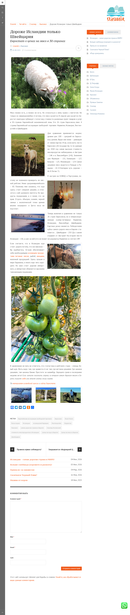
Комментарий (15, 499)
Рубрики (92, 66)
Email (12, 547)
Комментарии (113, 32)
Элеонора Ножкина (97, 114)
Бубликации (94, 76)
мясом (26, 256)
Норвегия (67, 423)
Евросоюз (58, 419)
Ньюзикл (24, 46)
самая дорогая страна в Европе (32, 428)
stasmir (16, 46)
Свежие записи (95, 32)
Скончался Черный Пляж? (23, 475)
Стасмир (93, 106)
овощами (40, 256)
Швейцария (15, 437)
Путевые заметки (96, 102)
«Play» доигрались (97, 53)
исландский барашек (40, 423)
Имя (12, 537)
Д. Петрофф (94, 83)
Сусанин (93, 110)
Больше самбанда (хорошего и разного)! (31, 464)
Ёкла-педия (15, 423)
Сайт (12, 558)
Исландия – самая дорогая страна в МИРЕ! (32, 459)
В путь (92, 79)
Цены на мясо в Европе (69, 432)
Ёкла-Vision (69, 419)
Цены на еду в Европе (50, 432)
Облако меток (107, 66)
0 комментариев (30, 50)
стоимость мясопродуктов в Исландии (25, 432)
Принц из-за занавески (22, 470)
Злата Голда (94, 87)
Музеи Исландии (96, 91)
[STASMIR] (116, 13)
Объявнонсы (95, 98)
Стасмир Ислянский (54, 428)
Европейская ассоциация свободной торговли (35, 419)
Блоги (92, 72)
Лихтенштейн (56, 423)
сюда (24, 378)
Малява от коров (18, 480)
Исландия (26, 423)
